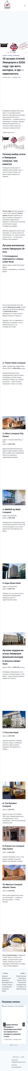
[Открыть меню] (24, 5)
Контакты (16, 1057)
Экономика (16, 55)
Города (4, 55)
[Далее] (23, 1024)
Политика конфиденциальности (19, 1061)
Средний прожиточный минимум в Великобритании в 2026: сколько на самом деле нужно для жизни (7, 982)
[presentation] (14, 1013)
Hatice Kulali (7, 77)
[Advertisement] (14, 27)
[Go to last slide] (4, 1024)
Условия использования (16, 1066)
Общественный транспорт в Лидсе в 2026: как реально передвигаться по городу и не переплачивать (21, 981)
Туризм (10, 55)
